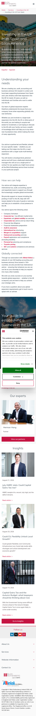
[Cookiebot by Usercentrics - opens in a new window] (21, 331)
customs (13, 247)
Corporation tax (9, 221)
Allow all (18, 370)
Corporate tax (9, 216)
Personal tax (8, 242)
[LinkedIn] (12, 634)
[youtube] (20, 634)
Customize (17, 376)
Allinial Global (28, 258)
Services (11, 10)
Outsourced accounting (12, 235)
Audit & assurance (10, 228)
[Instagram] (24, 634)
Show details (25, 364)
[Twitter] (16, 634)
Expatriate (7, 218)
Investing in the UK (22, 10)
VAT (5, 247)
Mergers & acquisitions (12, 233)
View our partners (18, 439)
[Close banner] (33, 331)
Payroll (6, 237)
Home (4, 10)
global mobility (20, 218)
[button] (3, 417)
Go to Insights (18, 621)
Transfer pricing (9, 244)
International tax (10, 230)
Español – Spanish (8, 70)
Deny (18, 383)
